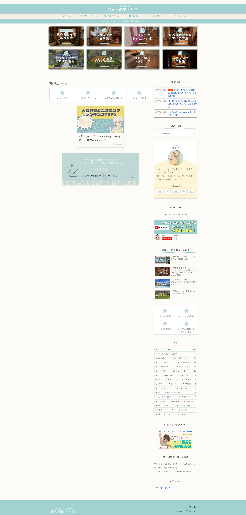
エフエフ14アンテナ (163, 488)
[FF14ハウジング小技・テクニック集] (142, 36)
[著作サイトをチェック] (160, 191)
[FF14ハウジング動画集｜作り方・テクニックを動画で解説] (142, 59)
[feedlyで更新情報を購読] (183, 191)
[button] (194, 133)
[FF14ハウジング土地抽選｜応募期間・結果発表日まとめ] (104, 59)
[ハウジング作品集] (180, 59)
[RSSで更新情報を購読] (191, 191)
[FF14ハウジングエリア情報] (66, 59)
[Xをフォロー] (168, 191)
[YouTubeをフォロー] (176, 191)
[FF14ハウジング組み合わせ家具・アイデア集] (180, 36)
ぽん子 (175, 148)
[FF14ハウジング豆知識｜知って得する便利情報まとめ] (104, 36)
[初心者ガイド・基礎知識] (66, 36)
